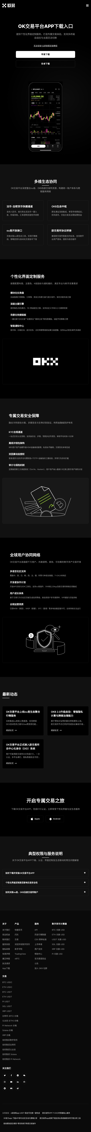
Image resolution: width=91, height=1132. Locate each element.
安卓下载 (45, 63)
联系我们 (6, 939)
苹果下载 (45, 54)
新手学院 (18, 949)
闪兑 (16, 934)
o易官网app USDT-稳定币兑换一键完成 (25, 1113)
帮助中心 (38, 954)
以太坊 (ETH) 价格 (10, 1021)
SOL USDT (7, 1006)
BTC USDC (7, 982)
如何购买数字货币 (10, 1040)
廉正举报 (6, 958)
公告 (36, 963)
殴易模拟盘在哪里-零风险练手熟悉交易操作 (20, 1123)
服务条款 (6, 944)
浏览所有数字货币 (22, 944)
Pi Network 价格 (9, 1025)
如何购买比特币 (9, 1045)
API (36, 930)
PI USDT (6, 1001)
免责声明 (6, 954)
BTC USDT (7, 992)
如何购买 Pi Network (11, 1059)
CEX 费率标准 (41, 939)
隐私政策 (6, 949)
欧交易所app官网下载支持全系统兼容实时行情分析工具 (60, 1118)
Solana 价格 (7, 1030)
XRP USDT (7, 1011)
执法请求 (6, 963)
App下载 (6, 968)
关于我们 (6, 930)
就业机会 (6, 934)
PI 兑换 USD (57, 954)
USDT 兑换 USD (59, 939)
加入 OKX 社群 (41, 968)
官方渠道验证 (40, 958)
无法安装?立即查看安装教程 (45, 46)
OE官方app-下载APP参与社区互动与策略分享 (20, 1118)
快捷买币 (18, 930)
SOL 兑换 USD (58, 944)
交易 (16, 939)
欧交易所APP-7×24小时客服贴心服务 (56, 1113)
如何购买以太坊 (9, 1049)
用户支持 (38, 949)
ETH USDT (7, 996)
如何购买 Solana (9, 1054)
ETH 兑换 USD (58, 934)
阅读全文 (10, 730)
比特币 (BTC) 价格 (10, 1016)
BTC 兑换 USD (58, 930)
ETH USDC (7, 987)
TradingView (20, 954)
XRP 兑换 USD (58, 949)
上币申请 (38, 944)
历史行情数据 (40, 934)
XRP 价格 (6, 1035)
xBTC (17, 958)
